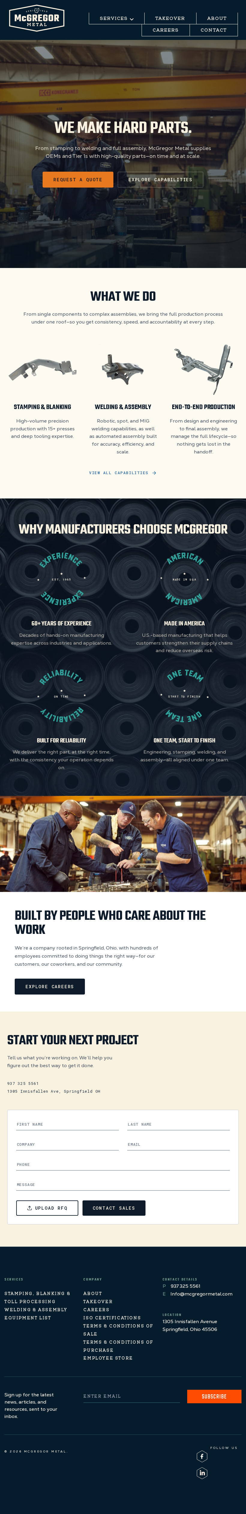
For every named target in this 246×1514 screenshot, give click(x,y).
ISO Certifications (112, 1318)
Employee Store (108, 1359)
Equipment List (27, 1318)
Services (115, 19)
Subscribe (214, 1396)
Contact (214, 31)
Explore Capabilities (160, 179)
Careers (166, 31)
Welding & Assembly (36, 1310)
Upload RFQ (51, 1208)
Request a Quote (78, 179)
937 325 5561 (23, 1083)
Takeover (170, 19)
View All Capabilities (118, 472)
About (217, 19)
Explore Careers (50, 986)
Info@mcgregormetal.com (201, 1294)
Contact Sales (114, 1208)
